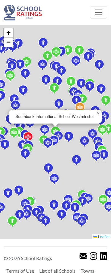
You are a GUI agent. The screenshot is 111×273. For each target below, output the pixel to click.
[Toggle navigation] (98, 12)
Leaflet (103, 236)
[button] (88, 57)
